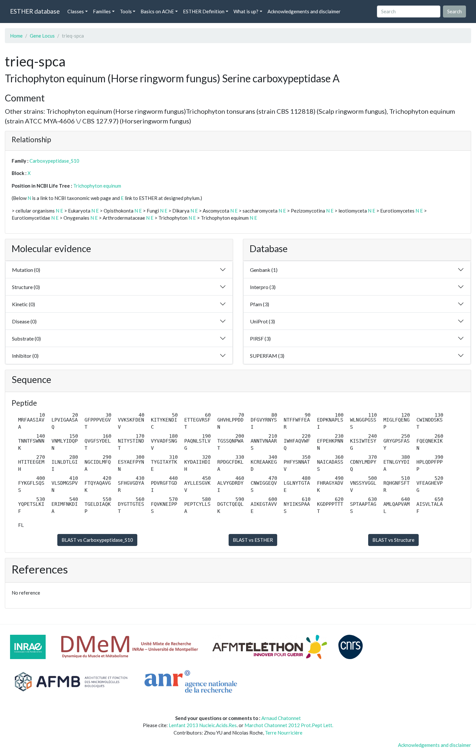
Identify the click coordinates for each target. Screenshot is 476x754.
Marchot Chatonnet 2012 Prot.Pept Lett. (288, 725)
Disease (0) (24, 321)
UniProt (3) (262, 321)
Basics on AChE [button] (157, 11)
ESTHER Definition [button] (203, 11)
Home (16, 36)
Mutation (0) (26, 270)
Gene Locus (42, 36)
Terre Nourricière (283, 733)
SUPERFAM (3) (267, 356)
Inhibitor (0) (25, 356)
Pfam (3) (259, 304)
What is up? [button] (245, 11)
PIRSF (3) (260, 338)
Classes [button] (75, 11)
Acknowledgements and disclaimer (304, 11)
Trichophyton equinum (97, 186)
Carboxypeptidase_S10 (54, 161)
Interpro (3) (263, 287)
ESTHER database (35, 11)
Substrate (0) (26, 338)
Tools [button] (126, 11)
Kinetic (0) (23, 304)
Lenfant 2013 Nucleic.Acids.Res (203, 725)
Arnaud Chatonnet (281, 718)
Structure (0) (26, 287)
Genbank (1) (264, 270)
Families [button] (102, 11)
